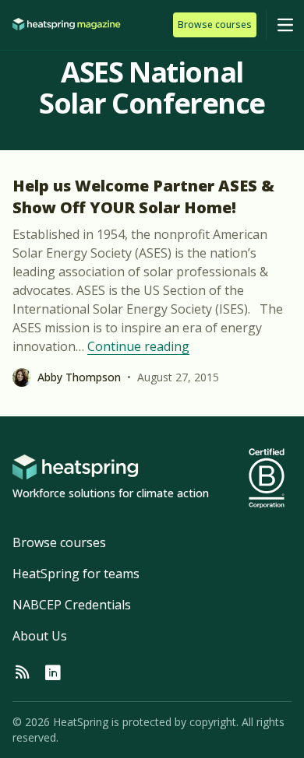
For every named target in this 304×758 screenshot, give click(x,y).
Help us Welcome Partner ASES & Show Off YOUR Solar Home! (143, 196)
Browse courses (59, 542)
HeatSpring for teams (76, 573)
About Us (39, 635)
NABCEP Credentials (71, 604)
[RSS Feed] (21, 673)
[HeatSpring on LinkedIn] (53, 673)
